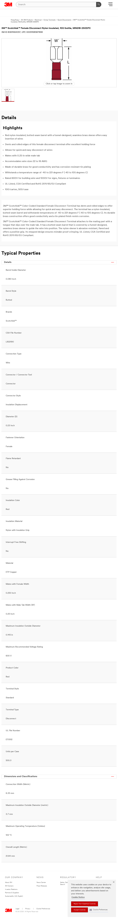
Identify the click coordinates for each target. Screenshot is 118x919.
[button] (98, 909)
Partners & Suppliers (12, 893)
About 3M (8, 882)
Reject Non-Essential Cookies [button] (85, 904)
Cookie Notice (78, 897)
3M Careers (9, 886)
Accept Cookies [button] (79, 910)
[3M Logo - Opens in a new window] (8, 4)
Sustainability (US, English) (14, 896)
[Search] (98, 4)
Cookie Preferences (43, 909)
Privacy (27, 909)
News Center (41, 882)
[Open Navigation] (110, 5)
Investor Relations (11, 889)
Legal (17, 909)
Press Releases (42, 886)
